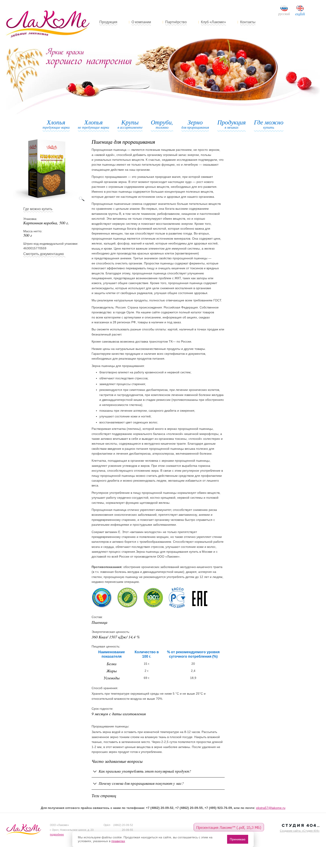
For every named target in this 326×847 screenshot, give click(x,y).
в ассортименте (130, 124)
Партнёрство (176, 22)
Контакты (247, 22)
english (300, 14)
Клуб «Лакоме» (213, 22)
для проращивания (195, 124)
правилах (118, 841)
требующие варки (56, 124)
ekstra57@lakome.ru (270, 808)
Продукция (108, 22)
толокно (162, 124)
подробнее (57, 834)
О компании (141, 22)
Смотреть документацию (43, 254)
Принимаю (237, 839)
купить (268, 124)
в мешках (231, 124)
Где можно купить (37, 209)
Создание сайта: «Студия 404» (300, 830)
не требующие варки (93, 124)
